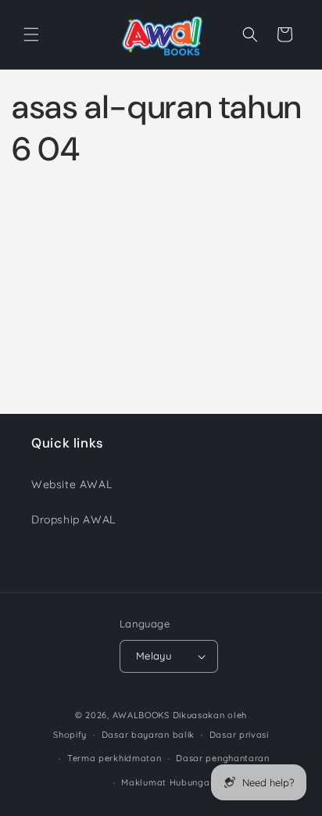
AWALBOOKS (141, 715)
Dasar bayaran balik (148, 734)
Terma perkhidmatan (114, 758)
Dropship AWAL (73, 519)
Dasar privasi (239, 734)
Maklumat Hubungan (168, 782)
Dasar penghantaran (223, 758)
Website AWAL (71, 484)
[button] (31, 34)
